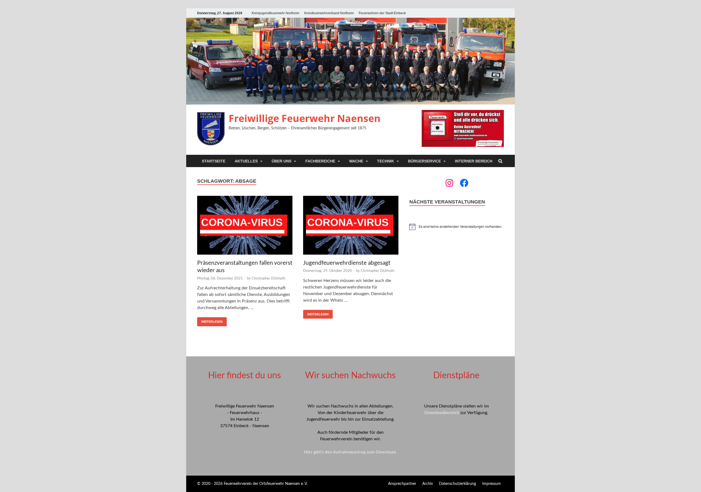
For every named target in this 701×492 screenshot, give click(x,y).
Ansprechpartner (402, 484)
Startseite (213, 161)
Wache (356, 161)
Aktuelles (246, 161)
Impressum (491, 484)
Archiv (427, 484)
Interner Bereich (473, 161)
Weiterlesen (212, 321)
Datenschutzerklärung (457, 484)
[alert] (456, 226)
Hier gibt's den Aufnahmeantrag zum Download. (350, 452)
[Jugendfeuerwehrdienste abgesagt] (350, 226)
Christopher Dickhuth (268, 278)
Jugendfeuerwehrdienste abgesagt (346, 263)
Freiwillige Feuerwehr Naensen (305, 118)
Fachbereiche (320, 161)
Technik (385, 161)
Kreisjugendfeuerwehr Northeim (275, 13)
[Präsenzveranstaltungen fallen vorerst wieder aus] (244, 226)
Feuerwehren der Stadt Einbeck (382, 13)
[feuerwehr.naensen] (449, 183)
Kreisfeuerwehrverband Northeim (329, 13)
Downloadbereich (441, 413)
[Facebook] (464, 183)
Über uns (281, 161)
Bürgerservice (424, 161)
